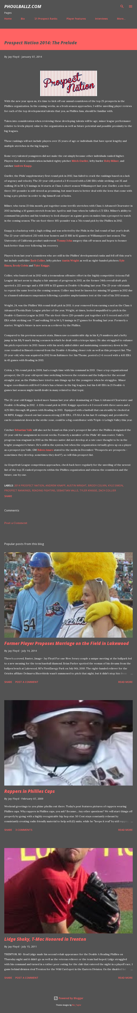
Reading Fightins (43, 490)
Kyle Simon (115, 485)
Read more (125, 682)
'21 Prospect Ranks (45, 18)
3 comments (23, 829)
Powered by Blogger (70, 998)
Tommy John (64, 240)
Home (8, 18)
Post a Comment (15, 523)
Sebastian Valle (23, 430)
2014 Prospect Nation (29, 485)
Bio (23, 18)
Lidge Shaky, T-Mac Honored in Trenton (45, 939)
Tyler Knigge (41, 265)
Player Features (76, 18)
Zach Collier (38, 260)
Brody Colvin (20, 265)
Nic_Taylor (76, 1005)
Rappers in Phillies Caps (29, 791)
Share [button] (8, 496)
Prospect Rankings (17, 490)
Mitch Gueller (80, 160)
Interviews (101, 18)
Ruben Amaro (45, 450)
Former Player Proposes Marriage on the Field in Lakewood (66, 643)
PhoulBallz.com (22, 6)
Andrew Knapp (23, 165)
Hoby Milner (111, 160)
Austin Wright (70, 260)
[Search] (122, 6)
